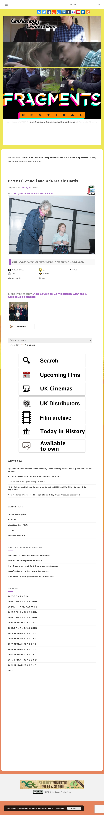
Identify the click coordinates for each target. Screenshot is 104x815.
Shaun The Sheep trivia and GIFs (25, 561)
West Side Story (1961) (18, 525)
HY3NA (11, 530)
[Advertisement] (52, 284)
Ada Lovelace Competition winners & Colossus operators (58, 158)
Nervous (12, 520)
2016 (10, 649)
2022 (10, 617)
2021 (10, 623)
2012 (10, 670)
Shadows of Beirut (16, 536)
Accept (74, 808)
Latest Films (15, 507)
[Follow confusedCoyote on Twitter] (44, 12)
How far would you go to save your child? (27, 482)
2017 (10, 644)
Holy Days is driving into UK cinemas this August (33, 566)
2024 (10, 607)
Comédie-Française (17, 514)
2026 (10, 596)
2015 (10, 654)
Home (24, 158)
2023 (10, 612)
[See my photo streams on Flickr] (73, 12)
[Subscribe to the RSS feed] (88, 12)
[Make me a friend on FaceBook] (49, 12)
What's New (15, 461)
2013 (10, 665)
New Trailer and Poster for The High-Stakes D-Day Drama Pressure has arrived (44, 495)
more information (58, 808)
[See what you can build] (59, 12)
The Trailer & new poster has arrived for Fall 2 (31, 576)
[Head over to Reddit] (54, 12)
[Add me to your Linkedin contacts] (63, 12)
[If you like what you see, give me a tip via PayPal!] (83, 12)
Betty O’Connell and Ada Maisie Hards (33, 193)
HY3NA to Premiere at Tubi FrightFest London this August (34, 476)
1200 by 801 (26, 187)
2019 (10, 633)
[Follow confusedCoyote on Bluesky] (39, 12)
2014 (10, 660)
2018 (10, 638)
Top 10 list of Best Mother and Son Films (29, 555)
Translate (30, 345)
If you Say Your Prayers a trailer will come (52, 122)
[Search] (99, 5)
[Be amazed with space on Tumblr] (68, 12)
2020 (10, 628)
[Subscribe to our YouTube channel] (78, 12)
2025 (10, 601)
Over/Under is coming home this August (28, 571)
